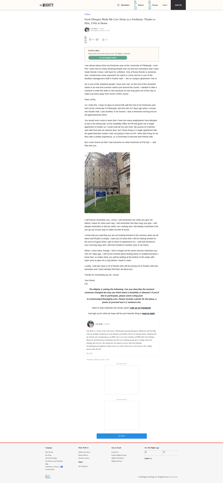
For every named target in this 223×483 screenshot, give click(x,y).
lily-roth (89, 353)
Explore (141, 5)
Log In (165, 5)
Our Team (48, 455)
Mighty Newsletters (118, 458)
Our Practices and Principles (54, 461)
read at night (148, 313)
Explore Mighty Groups (119, 455)
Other (88, 14)
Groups (155, 5)
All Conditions (83, 466)
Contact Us (115, 452)
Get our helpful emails (107, 58)
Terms (176, 477)
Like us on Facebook (140, 308)
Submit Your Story (84, 452)
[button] (101, 29)
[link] (46, 5)
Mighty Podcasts (117, 461)
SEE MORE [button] (121, 436)
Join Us (178, 5)
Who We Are (49, 452)
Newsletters (125, 5)
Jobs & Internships (51, 458)
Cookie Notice (49, 469)
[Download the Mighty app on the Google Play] (171, 453)
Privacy (171, 477)
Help (46, 464)
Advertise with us (83, 458)
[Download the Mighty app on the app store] (153, 453)
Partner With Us (83, 455)
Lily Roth (94, 29)
